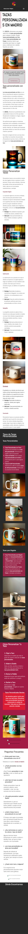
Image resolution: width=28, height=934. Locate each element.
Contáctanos (14, 81)
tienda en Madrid (19, 762)
